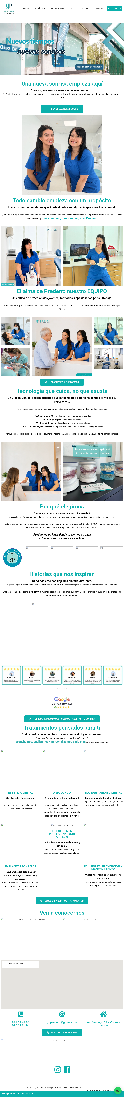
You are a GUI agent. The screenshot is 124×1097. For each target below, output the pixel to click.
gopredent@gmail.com (62, 1022)
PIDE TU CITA (114, 8)
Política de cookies (72, 1087)
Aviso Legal (32, 1087)
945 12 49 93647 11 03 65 (20, 1024)
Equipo (74, 8)
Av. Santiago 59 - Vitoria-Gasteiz (103, 1024)
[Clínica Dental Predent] (9, 8)
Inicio (26, 8)
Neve (4, 1094)
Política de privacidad (51, 1087)
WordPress (31, 1094)
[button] (57, 688)
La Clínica (39, 8)
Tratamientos (57, 8)
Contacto (98, 8)
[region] (62, 49)
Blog (85, 8)
